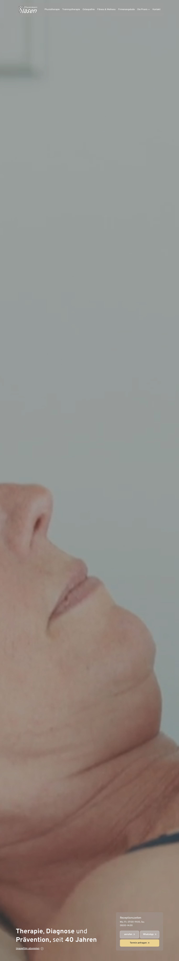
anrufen (128, 934)
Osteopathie (89, 9)
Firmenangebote (126, 9)
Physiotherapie (52, 9)
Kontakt (156, 9)
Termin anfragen (138, 943)
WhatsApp (148, 934)
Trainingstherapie (71, 9)
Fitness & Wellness (106, 9)
